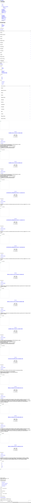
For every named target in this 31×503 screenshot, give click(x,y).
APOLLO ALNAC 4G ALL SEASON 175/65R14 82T (15, 274)
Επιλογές (2, 140)
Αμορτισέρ (3, 81)
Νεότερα (3, 71)
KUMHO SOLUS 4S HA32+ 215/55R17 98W (15, 328)
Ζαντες (2, 26)
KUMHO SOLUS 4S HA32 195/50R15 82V (15, 162)
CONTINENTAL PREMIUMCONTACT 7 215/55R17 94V (15, 192)
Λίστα (2, 67)
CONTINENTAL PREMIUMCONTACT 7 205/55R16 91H (15, 247)
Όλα (2, 24)
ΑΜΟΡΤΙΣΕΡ (3, 10)
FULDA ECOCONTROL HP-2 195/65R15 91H (15, 358)
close (11, 501)
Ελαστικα (3, 25)
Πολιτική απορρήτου (4, 484)
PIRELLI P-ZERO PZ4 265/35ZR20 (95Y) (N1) (15, 387)
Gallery (3, 68)
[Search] (1, 63)
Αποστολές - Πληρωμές (5, 483)
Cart (3, 7)
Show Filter (1, 29)
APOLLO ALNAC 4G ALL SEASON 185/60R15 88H (15, 301)
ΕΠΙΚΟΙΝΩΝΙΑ (4, 12)
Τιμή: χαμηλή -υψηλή (4, 72)
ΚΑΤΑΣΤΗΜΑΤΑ (4, 11)
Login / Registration (5, 6)
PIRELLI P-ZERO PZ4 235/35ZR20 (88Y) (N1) (15, 417)
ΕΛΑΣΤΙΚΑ (3, 9)
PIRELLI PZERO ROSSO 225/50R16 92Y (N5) (15, 446)
